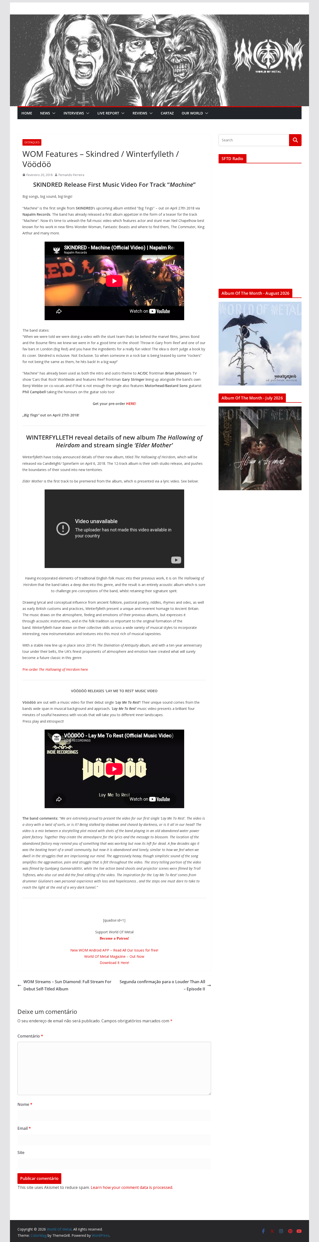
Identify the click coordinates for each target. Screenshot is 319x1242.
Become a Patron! (114, 938)
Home (26, 113)
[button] (53, 113)
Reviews (140, 113)
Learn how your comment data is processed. (132, 1187)
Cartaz (167, 113)
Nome (24, 1104)
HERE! (131, 403)
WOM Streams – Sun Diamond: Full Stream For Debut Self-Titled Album (67, 985)
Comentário (30, 1036)
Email (24, 1128)
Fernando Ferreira (71, 175)
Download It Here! (114, 962)
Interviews (74, 113)
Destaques (31, 142)
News (45, 113)
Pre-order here (55, 669)
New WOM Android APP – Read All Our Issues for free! (114, 950)
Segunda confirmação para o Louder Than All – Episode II (162, 985)
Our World (192, 113)
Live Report (108, 113)
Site (20, 1152)
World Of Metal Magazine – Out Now (114, 956)
